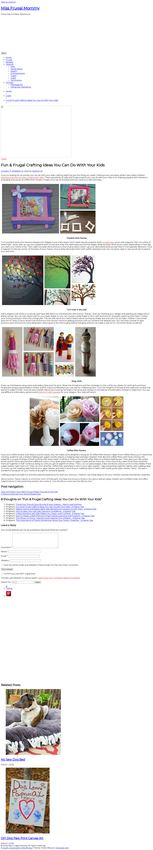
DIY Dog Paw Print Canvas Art (22, 838)
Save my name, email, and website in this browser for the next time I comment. (41, 565)
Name (4, 551)
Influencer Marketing (21, 87)
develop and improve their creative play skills (22, 177)
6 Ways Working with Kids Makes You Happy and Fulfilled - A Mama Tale (50, 513)
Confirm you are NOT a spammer (19, 574)
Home (9, 57)
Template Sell (62, 848)
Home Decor (17, 69)
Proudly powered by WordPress (16, 848)
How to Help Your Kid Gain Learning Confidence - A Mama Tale (46, 511)
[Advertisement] (76, 34)
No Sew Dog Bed (13, 759)
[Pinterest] (8, 596)
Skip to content (8, 2)
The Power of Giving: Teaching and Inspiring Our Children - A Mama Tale (50, 518)
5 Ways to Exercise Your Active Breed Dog (21, 494)
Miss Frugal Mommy (20, 8)
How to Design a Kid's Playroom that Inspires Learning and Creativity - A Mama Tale (55, 516)
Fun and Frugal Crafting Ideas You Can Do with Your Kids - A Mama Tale (50, 507)
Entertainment (18, 73)
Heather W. (37, 171)
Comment (6, 547)
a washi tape (108, 242)
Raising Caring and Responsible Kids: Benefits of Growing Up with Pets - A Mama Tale (56, 509)
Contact (9, 82)
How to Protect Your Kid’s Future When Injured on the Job (29, 492)
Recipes (9, 62)
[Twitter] (9, 588)
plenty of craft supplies (49, 392)
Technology (16, 80)
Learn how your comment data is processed (59, 578)
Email (4, 556)
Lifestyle (10, 64)
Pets (13, 66)
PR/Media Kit (17, 85)
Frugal (9, 60)
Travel (13, 76)
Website (5, 560)
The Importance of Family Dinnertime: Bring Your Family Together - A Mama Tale (54, 520)
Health (14, 71)
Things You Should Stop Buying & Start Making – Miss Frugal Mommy (49, 504)
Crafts (13, 78)
